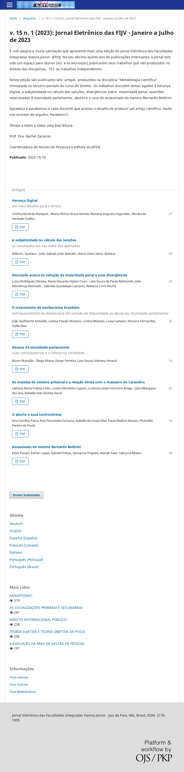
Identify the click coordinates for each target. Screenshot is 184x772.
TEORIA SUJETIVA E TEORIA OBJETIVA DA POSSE (47, 631)
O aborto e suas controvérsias (37, 414)
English (16, 531)
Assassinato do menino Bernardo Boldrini (46, 447)
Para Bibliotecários (23, 691)
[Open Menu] (9, 5)
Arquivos (29, 18)
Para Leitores (19, 677)
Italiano (16, 552)
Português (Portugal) (26, 559)
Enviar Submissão (26, 495)
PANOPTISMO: (21, 595)
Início (13, 18)
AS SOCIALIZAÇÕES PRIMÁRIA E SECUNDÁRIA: (46, 607)
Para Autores (19, 684)
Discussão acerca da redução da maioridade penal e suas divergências (69, 275)
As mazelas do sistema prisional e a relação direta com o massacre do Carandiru (78, 382)
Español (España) (23, 538)
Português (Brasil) (24, 566)
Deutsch (16, 523)
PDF (22, 227)
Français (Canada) (24, 545)
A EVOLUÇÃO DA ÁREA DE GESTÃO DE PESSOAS (47, 643)
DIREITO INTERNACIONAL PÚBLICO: (38, 619)
